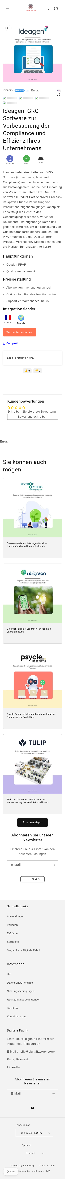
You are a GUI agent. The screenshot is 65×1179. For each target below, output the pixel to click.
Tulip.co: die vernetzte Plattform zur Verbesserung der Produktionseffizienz (28, 801)
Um (9, 974)
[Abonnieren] (54, 864)
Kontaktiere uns (16, 1016)
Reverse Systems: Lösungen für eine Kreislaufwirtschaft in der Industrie (27, 545)
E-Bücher (13, 933)
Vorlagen (12, 924)
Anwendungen (15, 916)
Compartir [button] (12, 343)
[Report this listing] (58, 95)
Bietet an (12, 1008)
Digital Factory (26, 1166)
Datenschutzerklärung (30, 1171)
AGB (48, 1171)
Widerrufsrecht (47, 1165)
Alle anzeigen (32, 822)
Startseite (13, 941)
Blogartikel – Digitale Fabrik (24, 950)
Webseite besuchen (19, 332)
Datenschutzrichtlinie (20, 982)
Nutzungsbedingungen (20, 991)
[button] (7, 8)
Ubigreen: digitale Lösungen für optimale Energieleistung (29, 630)
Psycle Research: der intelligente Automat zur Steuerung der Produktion (31, 715)
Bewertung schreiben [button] (32, 416)
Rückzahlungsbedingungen (23, 999)
